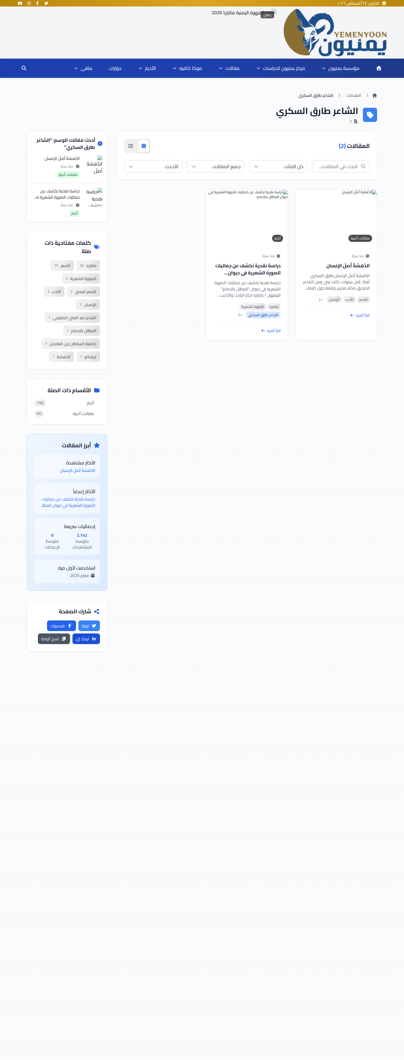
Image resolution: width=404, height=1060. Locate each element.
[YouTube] (20, 3)
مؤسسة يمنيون (343, 68)
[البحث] (23, 68)
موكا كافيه (190, 68)
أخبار (277, 238)
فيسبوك (58, 626)
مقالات (232, 68)
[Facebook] (37, 3)
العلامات (353, 95)
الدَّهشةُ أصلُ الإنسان (348, 265)
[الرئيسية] (379, 68)
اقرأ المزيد (362, 315)
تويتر (85, 626)
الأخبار (150, 68)
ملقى (86, 68)
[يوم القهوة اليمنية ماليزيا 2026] (147, 30)
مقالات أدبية (360, 238)
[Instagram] (29, 3)
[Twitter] (46, 3)
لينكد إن (82, 639)
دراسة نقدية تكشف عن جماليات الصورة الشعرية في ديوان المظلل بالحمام (248, 272)
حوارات (115, 68)
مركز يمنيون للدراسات (284, 68)
